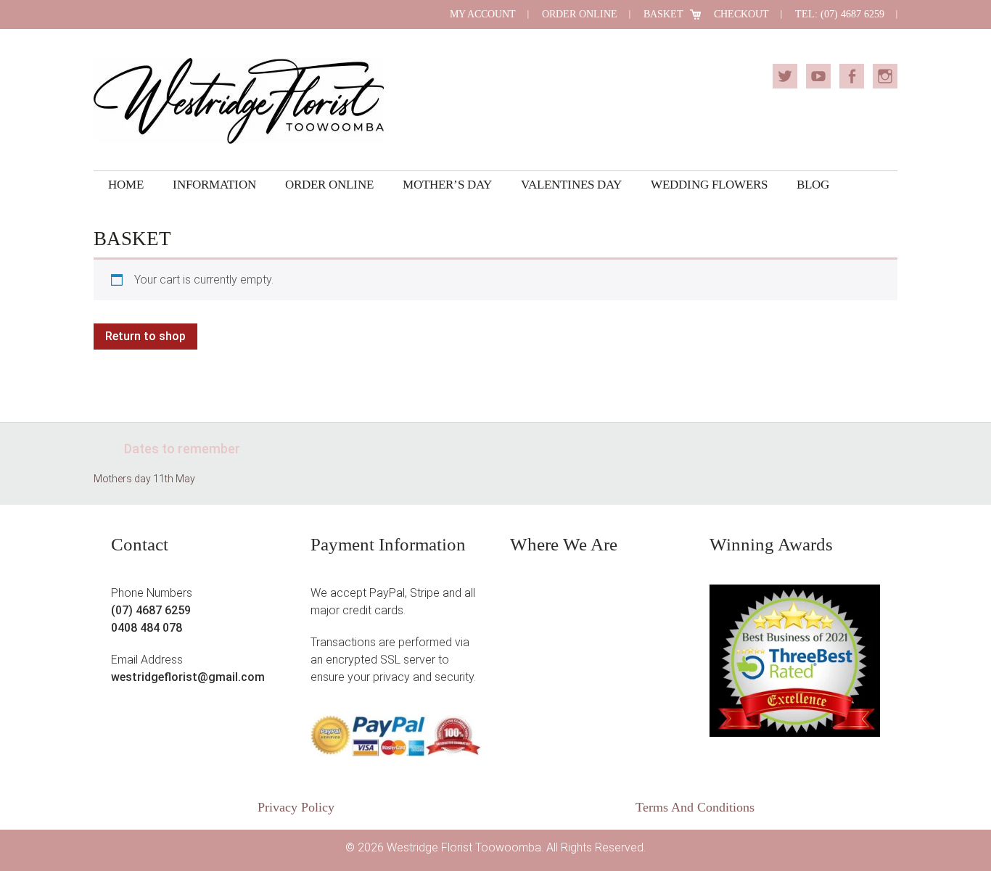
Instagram (885, 76)
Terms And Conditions (695, 807)
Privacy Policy (296, 807)
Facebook (851, 76)
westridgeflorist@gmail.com (188, 677)
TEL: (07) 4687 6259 (839, 14)
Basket (663, 14)
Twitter (785, 76)
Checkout (741, 14)
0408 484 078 (146, 628)
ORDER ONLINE (579, 14)
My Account (483, 14)
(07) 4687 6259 (151, 610)
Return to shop (145, 336)
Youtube (818, 76)
